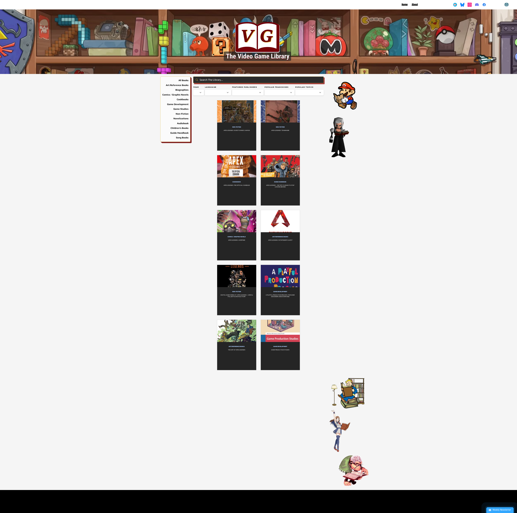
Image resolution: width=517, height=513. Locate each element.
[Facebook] (484, 5)
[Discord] (477, 5)
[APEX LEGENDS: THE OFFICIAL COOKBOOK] (236, 166)
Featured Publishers (244, 87)
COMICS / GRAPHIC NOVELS (237, 237)
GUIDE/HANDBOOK (280, 182)
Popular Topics (304, 87)
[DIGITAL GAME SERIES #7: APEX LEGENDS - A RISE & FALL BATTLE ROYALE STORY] (236, 276)
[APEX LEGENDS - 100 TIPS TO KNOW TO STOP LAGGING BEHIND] (280, 166)
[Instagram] (470, 5)
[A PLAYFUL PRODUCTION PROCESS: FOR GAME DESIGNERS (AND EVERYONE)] (280, 276)
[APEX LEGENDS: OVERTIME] (236, 221)
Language (210, 87)
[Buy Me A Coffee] (455, 5)
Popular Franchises (277, 87)
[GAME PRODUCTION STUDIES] (280, 331)
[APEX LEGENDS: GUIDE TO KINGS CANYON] (236, 111)
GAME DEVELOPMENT (280, 291)
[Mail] (506, 5)
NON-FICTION (236, 127)
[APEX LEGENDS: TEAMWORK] (280, 111)
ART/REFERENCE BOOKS (280, 237)
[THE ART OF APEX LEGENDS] (236, 331)
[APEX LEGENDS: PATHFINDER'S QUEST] (280, 221)
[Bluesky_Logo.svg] (462, 5)
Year (196, 87)
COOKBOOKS (236, 182)
